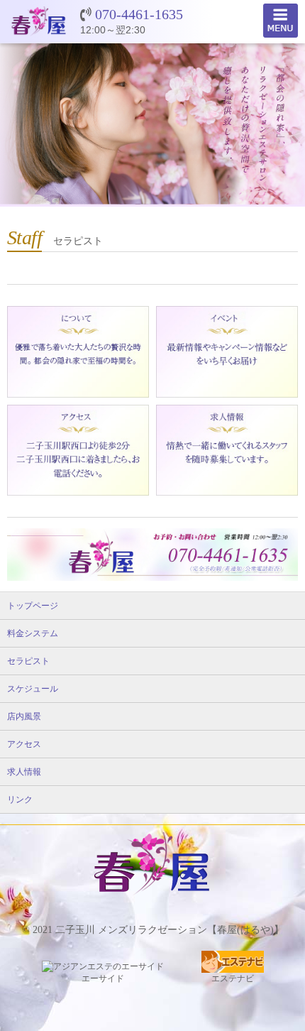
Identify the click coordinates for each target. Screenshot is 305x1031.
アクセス (24, 744)
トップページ (32, 606)
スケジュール (32, 689)
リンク (20, 799)
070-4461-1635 (139, 14)
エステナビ (232, 978)
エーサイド (103, 978)
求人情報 (24, 772)
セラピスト (28, 661)
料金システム (32, 633)
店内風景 (24, 716)
